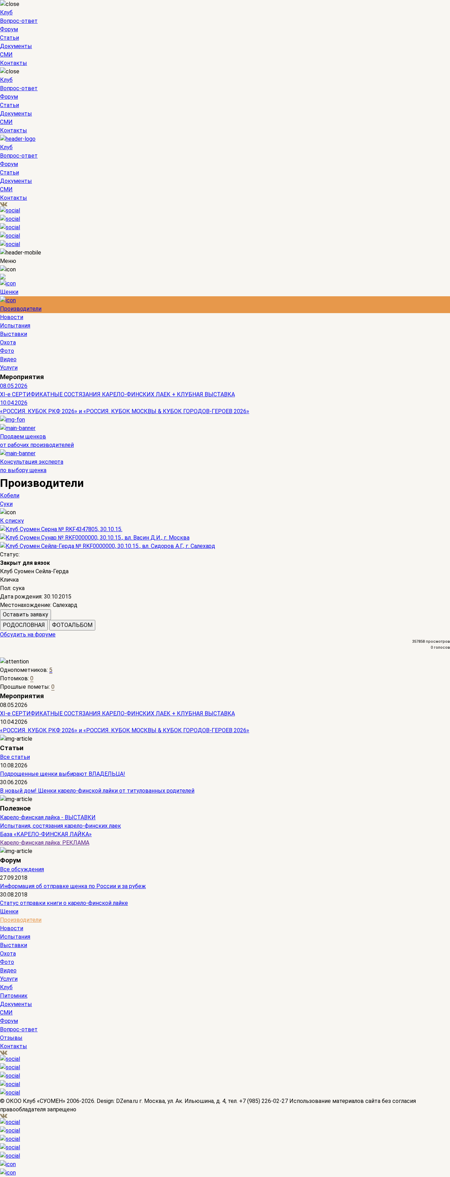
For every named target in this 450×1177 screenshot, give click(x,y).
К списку (12, 520)
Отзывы (11, 1037)
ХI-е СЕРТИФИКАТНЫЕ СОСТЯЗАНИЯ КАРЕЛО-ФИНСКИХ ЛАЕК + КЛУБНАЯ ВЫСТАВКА (117, 394)
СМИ (6, 54)
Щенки (9, 292)
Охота (8, 342)
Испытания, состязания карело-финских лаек (60, 825)
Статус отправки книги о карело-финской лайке (64, 903)
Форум (9, 29)
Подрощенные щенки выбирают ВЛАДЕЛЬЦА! (62, 774)
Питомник (13, 995)
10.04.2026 (13, 402)
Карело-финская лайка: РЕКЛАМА (44, 842)
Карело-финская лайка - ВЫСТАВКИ (48, 817)
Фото (7, 351)
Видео (8, 359)
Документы (16, 46)
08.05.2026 (13, 386)
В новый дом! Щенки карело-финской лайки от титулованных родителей (97, 790)
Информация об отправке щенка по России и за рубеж (73, 886)
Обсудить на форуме (28, 634)
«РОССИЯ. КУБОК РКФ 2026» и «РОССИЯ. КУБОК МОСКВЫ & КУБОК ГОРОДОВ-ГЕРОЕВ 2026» (124, 411)
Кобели (9, 495)
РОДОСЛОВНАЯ (24, 625)
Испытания (15, 325)
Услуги (9, 367)
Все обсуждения (22, 869)
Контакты (13, 63)
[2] (8, 653)
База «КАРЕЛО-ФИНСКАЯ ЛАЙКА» (46, 834)
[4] (18, 653)
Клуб (6, 12)
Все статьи (15, 757)
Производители (20, 308)
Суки (6, 504)
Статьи (9, 37)
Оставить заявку (25, 614)
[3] (13, 653)
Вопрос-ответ (19, 21)
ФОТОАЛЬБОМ (72, 625)
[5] (23, 653)
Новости (11, 317)
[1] (2, 653)
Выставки (13, 334)
